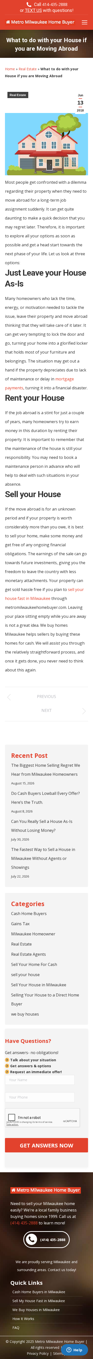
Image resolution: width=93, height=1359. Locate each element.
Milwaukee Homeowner (33, 934)
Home (10, 69)
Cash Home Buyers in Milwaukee (38, 1292)
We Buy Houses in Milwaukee (36, 1310)
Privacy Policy (38, 1353)
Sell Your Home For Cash (34, 964)
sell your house (25, 974)
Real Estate (28, 69)
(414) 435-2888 (24, 1223)
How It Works (23, 1319)
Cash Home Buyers (29, 913)
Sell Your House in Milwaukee (38, 985)
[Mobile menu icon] (84, 22)
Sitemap (59, 1353)
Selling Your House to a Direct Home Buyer (45, 999)
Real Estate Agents (28, 954)
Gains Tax (20, 923)
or (46, 10)
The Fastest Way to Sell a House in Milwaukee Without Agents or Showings (43, 858)
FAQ (15, 1328)
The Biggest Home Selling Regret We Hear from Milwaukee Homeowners (45, 770)
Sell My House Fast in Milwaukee (38, 1301)
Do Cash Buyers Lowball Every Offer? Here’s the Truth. (45, 798)
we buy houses (25, 1014)
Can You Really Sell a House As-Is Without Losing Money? (41, 826)
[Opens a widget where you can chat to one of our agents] (74, 1350)
